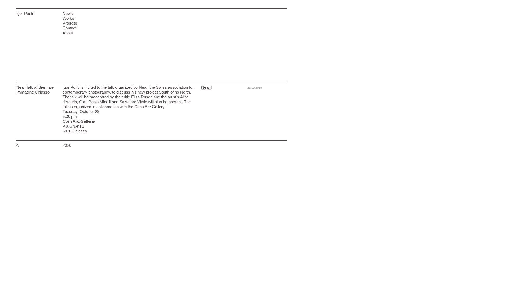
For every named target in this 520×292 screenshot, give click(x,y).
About (68, 33)
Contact (69, 28)
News (68, 13)
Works (68, 18)
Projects (70, 23)
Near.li (206, 87)
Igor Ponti (24, 13)
